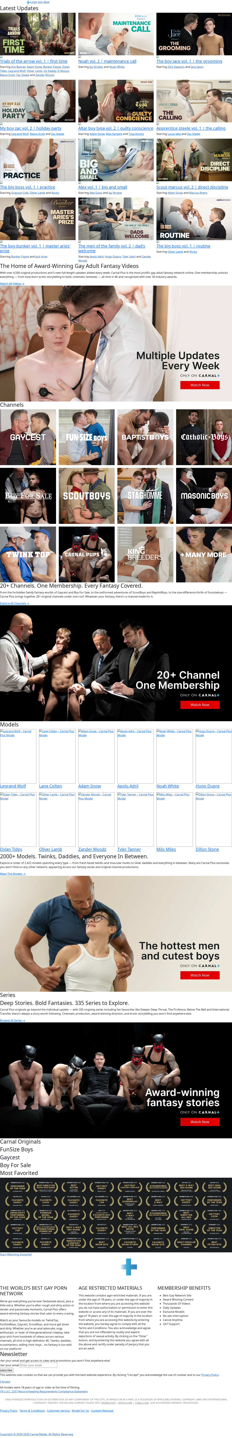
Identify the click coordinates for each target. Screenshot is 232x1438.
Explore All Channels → (14, 603)
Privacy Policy (8, 1411)
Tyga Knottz (136, 134)
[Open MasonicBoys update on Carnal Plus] (194, 124)
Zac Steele (22, 75)
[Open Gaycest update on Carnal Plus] (38, 124)
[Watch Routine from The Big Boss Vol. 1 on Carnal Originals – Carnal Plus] (194, 219)
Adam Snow (34, 67)
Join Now (43, 2)
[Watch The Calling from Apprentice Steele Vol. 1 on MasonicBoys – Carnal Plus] (194, 101)
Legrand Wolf (16, 71)
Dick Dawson (176, 67)
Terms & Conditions (32, 1411)
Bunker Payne (52, 67)
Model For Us (80, 1411)
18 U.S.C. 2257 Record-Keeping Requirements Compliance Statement (44, 1391)
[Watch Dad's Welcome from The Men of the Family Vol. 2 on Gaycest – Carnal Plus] (116, 219)
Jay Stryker (96, 67)
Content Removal (102, 1411)
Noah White (116, 67)
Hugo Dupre (113, 256)
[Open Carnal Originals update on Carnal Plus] (38, 183)
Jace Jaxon (197, 67)
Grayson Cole (19, 193)
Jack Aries (41, 256)
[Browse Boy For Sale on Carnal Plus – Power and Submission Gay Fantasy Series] (28, 496)
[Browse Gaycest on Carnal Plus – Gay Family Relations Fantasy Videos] (28, 437)
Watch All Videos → (12, 283)
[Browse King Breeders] (145, 555)
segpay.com (108, 1402)
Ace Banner (18, 67)
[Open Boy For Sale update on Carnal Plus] (194, 57)
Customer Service (58, 1411)
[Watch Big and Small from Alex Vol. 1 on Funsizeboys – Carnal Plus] (116, 160)
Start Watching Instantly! (16, 1254)
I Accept (5, 1382)
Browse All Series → (12, 1020)
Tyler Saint (129, 256)
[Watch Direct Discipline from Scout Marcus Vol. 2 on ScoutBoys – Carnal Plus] (194, 160)
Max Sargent (114, 134)
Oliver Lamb (34, 71)
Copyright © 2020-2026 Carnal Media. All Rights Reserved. (37, 1434)
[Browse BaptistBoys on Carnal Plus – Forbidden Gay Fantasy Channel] (145, 437)
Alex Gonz (96, 193)
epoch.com (125, 1402)
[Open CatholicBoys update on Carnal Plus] (116, 124)
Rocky (55, 193)
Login (33, 2)
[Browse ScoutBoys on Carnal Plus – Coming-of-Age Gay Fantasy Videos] (87, 496)
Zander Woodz (44, 75)
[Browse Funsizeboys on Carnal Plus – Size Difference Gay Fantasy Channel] (87, 437)
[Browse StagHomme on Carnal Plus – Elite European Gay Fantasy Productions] (145, 496)
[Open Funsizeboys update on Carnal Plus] (116, 57)
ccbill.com (142, 1402)
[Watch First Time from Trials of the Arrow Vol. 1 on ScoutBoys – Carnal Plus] (38, 34)
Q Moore (63, 71)
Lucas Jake (174, 134)
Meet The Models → (12, 874)
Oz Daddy (50, 71)
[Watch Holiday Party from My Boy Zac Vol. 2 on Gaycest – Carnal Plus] (38, 101)
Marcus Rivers (198, 193)
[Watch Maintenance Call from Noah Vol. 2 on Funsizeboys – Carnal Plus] (116, 34)
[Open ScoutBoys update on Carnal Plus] (38, 57)
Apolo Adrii (97, 256)
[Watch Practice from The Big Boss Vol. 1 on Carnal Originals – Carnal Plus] (38, 160)
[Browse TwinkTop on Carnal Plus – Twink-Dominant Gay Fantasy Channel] (28, 555)
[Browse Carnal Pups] (87, 555)
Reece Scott (7, 75)
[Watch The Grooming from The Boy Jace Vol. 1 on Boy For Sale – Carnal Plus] (194, 34)
